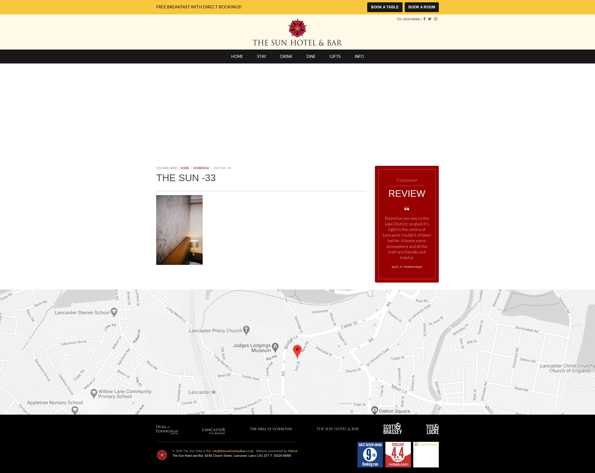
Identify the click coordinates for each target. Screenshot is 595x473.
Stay (261, 56)
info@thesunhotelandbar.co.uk (233, 451)
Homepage (201, 168)
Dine (311, 56)
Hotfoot (293, 451)
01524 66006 (411, 19)
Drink (286, 56)
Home (237, 56)
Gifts (335, 56)
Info (359, 56)
